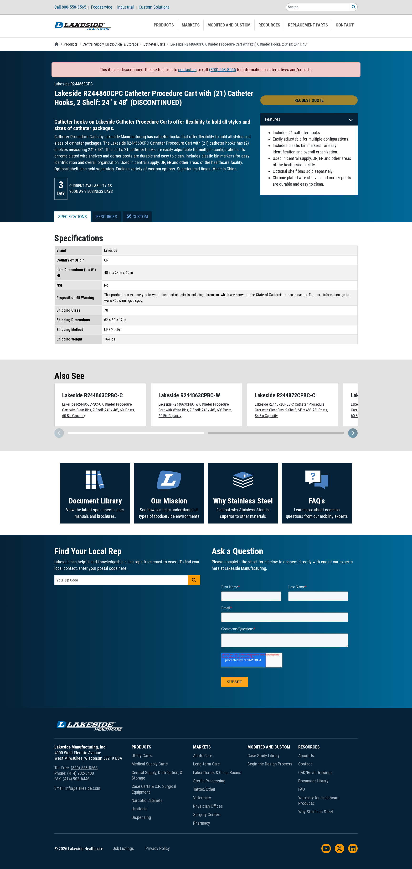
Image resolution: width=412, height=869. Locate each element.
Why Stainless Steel (243, 501)
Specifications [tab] (72, 216)
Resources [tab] (106, 216)
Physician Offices (208, 806)
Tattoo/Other (204, 789)
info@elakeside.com (82, 788)
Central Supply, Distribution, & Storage (110, 44)
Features (272, 119)
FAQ (301, 789)
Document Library (95, 501)
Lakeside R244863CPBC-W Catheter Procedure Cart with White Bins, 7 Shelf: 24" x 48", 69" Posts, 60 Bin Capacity (195, 410)
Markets (191, 25)
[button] (353, 433)
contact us (187, 69)
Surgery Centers (207, 814)
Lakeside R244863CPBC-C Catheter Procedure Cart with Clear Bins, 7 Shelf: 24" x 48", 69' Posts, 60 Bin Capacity (98, 410)
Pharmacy (201, 823)
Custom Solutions (154, 7)
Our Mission (169, 501)
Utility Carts (142, 755)
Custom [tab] (140, 216)
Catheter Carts (154, 44)
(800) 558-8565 (222, 69)
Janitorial (140, 808)
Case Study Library (263, 755)
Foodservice (101, 7)
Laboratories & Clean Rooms (217, 772)
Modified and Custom (229, 25)
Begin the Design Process (269, 763)
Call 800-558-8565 (70, 7)
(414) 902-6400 (80, 773)
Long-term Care (206, 763)
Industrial (125, 7)
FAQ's (317, 501)
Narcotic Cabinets (147, 800)
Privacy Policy (157, 848)
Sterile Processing (209, 780)
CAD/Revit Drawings (315, 772)
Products (164, 25)
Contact (345, 25)
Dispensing (141, 817)
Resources (269, 25)
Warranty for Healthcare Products (319, 800)
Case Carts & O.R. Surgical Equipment (154, 789)
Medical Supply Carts (150, 763)
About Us (306, 755)
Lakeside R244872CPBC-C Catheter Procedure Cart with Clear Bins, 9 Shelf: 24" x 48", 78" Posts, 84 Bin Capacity (291, 410)
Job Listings (123, 848)
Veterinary (202, 797)
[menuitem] (72, 7)
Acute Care (202, 755)
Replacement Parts (308, 25)
